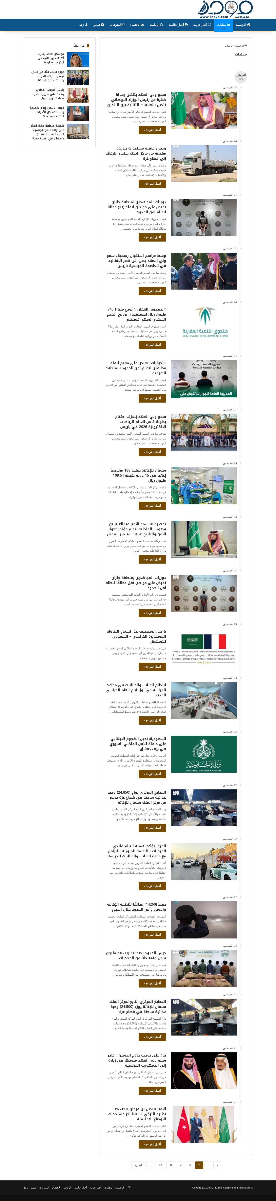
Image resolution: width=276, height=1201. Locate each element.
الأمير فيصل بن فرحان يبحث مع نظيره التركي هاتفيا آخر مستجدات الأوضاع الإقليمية (137, 1114)
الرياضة (155, 24)
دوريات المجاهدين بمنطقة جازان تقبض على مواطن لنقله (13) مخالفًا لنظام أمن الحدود (136, 207)
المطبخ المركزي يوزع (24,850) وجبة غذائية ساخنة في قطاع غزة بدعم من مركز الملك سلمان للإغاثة (136, 797)
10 (171, 1165)
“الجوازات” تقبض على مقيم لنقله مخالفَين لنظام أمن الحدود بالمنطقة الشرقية (135, 368)
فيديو (97, 24)
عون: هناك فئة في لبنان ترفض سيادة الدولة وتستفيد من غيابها (47, 76)
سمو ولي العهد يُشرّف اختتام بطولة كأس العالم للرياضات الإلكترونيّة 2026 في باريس (140, 421)
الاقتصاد (135, 24)
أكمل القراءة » (152, 130)
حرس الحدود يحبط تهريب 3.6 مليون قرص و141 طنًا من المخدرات (136, 955)
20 (160, 1165)
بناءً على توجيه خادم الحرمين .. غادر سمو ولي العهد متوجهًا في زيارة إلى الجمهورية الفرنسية (137, 1060)
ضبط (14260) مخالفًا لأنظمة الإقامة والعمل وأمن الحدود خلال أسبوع (136, 907)
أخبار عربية (200, 24)
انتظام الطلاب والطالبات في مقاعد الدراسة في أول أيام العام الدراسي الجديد (136, 690)
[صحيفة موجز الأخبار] (225, 9)
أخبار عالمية (177, 24)
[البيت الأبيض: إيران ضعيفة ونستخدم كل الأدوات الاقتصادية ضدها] (78, 113)
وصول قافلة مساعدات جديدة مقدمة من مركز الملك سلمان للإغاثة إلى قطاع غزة (135, 153)
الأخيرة (138, 1165)
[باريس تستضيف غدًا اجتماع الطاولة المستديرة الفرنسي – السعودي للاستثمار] (204, 646)
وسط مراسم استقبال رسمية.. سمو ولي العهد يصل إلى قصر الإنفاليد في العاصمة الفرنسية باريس (136, 260)
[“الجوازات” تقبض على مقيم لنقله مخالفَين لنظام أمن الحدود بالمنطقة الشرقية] (204, 379)
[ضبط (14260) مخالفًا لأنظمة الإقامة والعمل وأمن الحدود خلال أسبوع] (204, 919)
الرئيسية (241, 24)
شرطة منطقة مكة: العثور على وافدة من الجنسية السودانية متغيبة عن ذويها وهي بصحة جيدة (46, 132)
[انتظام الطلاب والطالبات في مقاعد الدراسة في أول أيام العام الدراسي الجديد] (204, 700)
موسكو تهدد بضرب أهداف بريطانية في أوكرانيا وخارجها (51, 58)
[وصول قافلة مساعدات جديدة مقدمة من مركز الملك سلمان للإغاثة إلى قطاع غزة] (204, 163)
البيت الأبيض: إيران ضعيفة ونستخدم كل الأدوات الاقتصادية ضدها (47, 112)
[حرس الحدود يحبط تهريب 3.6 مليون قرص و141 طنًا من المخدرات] (204, 968)
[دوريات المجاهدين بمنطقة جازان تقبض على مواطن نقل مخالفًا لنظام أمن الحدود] (204, 593)
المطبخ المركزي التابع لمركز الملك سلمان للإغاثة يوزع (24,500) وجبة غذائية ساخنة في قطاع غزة (137, 1006)
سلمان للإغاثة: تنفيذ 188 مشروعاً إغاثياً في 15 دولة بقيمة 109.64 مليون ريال (138, 475)
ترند (82, 24)
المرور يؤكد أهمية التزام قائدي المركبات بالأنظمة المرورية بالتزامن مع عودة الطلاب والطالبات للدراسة (137, 851)
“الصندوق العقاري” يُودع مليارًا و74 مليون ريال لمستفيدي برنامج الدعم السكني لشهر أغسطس (136, 314)
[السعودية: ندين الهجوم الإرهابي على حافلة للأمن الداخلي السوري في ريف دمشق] (204, 754)
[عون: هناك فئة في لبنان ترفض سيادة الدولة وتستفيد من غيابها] (78, 77)
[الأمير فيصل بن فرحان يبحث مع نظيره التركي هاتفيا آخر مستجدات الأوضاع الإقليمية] (204, 1124)
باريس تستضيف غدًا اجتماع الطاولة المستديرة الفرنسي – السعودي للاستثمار (136, 636)
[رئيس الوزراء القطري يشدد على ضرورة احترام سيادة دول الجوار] (78, 95)
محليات (222, 24)
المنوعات (116, 24)
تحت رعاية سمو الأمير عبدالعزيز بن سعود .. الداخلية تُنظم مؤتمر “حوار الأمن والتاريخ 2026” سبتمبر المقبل (136, 529)
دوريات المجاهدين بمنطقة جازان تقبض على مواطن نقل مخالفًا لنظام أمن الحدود (135, 582)
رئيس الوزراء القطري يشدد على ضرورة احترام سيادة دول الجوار (48, 94)
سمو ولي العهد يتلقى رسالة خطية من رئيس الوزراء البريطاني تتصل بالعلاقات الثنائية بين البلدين (136, 99)
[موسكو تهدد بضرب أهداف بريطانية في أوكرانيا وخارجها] (78, 59)
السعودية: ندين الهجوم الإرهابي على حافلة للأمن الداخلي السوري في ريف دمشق (138, 743)
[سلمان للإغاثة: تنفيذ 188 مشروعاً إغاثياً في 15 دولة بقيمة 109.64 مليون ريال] (204, 485)
